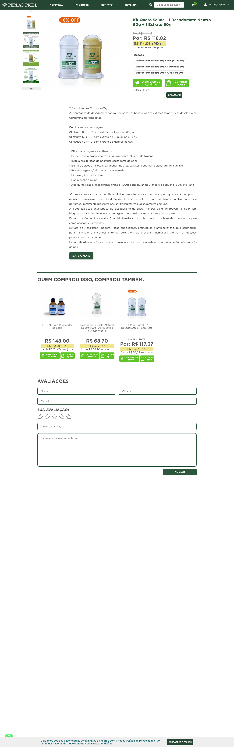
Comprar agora (180, 83)
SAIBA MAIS (81, 255)
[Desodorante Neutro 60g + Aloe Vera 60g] (80, 49)
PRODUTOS (82, 5)
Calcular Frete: (141, 90)
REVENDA (131, 5)
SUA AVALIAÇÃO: (53, 410)
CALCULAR (174, 95)
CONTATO (107, 5)
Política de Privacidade (139, 740)
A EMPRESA (56, 5)
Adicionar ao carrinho (151, 83)
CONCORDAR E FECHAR (180, 742)
